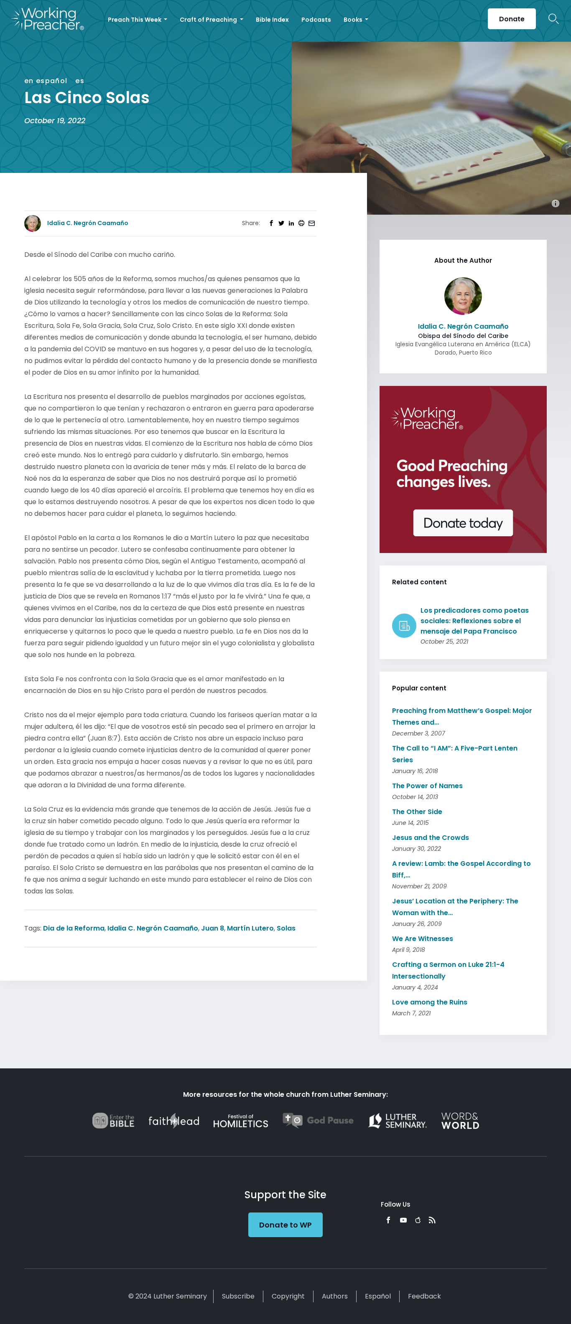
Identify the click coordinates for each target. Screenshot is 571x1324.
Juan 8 (212, 928)
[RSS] (432, 1220)
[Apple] (418, 1220)
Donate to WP (285, 1225)
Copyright (288, 1296)
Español (378, 1296)
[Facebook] (388, 1220)
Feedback (424, 1296)
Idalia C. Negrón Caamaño (152, 928)
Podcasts (316, 19)
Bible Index (272, 19)
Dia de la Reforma (74, 928)
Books (354, 19)
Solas (286, 928)
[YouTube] (403, 1220)
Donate (512, 19)
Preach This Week (135, 19)
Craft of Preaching (209, 19)
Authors (335, 1296)
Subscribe (238, 1296)
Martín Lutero (250, 928)
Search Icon (553, 19)
